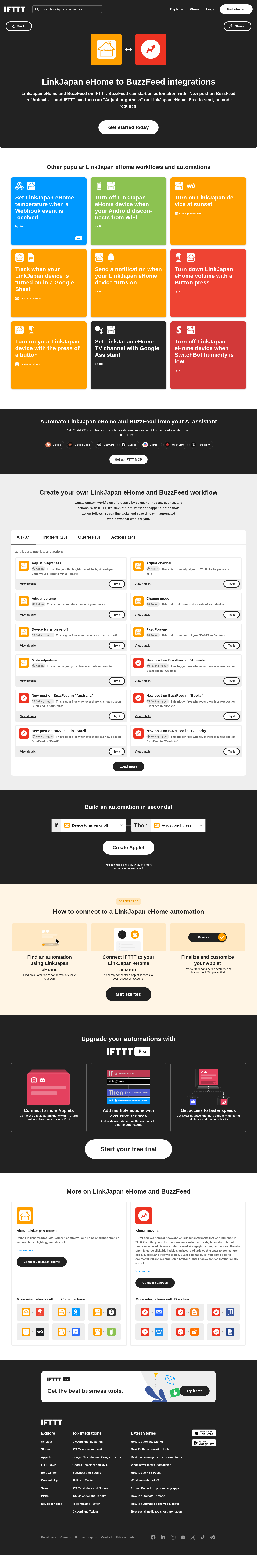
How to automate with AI (147, 1441)
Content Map (49, 1480)
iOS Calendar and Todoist (89, 1496)
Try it (117, 583)
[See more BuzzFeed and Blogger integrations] (187, 1312)
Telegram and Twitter (86, 1503)
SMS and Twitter (83, 1480)
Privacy (121, 1537)
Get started (236, 9)
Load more (128, 766)
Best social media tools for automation (156, 1511)
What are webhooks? (145, 1480)
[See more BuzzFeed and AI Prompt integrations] (187, 1331)
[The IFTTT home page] (14, 9)
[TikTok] (203, 1537)
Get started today (128, 127)
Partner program (86, 1537)
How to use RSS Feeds (146, 1472)
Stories (46, 1449)
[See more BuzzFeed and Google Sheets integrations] (223, 1331)
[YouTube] (183, 1537)
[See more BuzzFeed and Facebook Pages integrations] (223, 1312)
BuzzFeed (145, 81)
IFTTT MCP (48, 1464)
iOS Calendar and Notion (88, 1449)
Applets (46, 1457)
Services (47, 1441)
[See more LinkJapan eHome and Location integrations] (68, 1312)
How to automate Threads (148, 1496)
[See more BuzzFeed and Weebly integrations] (151, 1331)
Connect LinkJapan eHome (42, 1261)
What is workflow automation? (151, 1464)
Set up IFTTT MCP (128, 459)
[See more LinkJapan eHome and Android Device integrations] (104, 1331)
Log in (211, 9)
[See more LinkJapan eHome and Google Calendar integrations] (68, 1331)
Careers (65, 1537)
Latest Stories (143, 1433)
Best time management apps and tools (156, 1457)
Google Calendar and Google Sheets (96, 1457)
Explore (176, 9)
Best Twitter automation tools (150, 1449)
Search (46, 1488)
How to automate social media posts (155, 1503)
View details (28, 583)
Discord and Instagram (87, 1441)
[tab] (23, 537)
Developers (48, 1537)
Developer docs (51, 1503)
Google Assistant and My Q (90, 1464)
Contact (106, 1537)
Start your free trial (128, 1149)
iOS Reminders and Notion (90, 1488)
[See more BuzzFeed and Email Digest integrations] (151, 1312)
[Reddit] (213, 1537)
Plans (194, 9)
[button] (128, 994)
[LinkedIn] (163, 1537)
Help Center (49, 1472)
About (134, 1537)
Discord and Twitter (85, 1511)
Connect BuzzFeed (155, 1282)
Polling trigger (44, 635)
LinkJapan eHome (78, 81)
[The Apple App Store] (204, 1433)
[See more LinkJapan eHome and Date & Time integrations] (104, 1312)
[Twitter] (193, 1537)
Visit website (25, 1250)
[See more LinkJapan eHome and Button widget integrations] (33, 1312)
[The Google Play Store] (204, 1443)
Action (40, 568)
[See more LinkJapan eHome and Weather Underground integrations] (33, 1331)
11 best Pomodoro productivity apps (155, 1488)
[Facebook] (153, 1537)
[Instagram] (173, 1537)
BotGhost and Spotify (86, 1472)
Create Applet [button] (128, 847)
